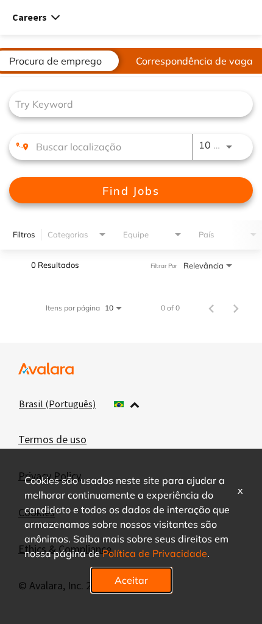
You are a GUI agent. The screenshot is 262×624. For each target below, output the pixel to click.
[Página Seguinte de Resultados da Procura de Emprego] (236, 307)
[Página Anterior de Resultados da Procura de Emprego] (211, 307)
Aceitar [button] (131, 579)
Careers (29, 17)
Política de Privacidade (154, 553)
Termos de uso (52, 439)
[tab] (55, 61)
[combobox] (125, 104)
